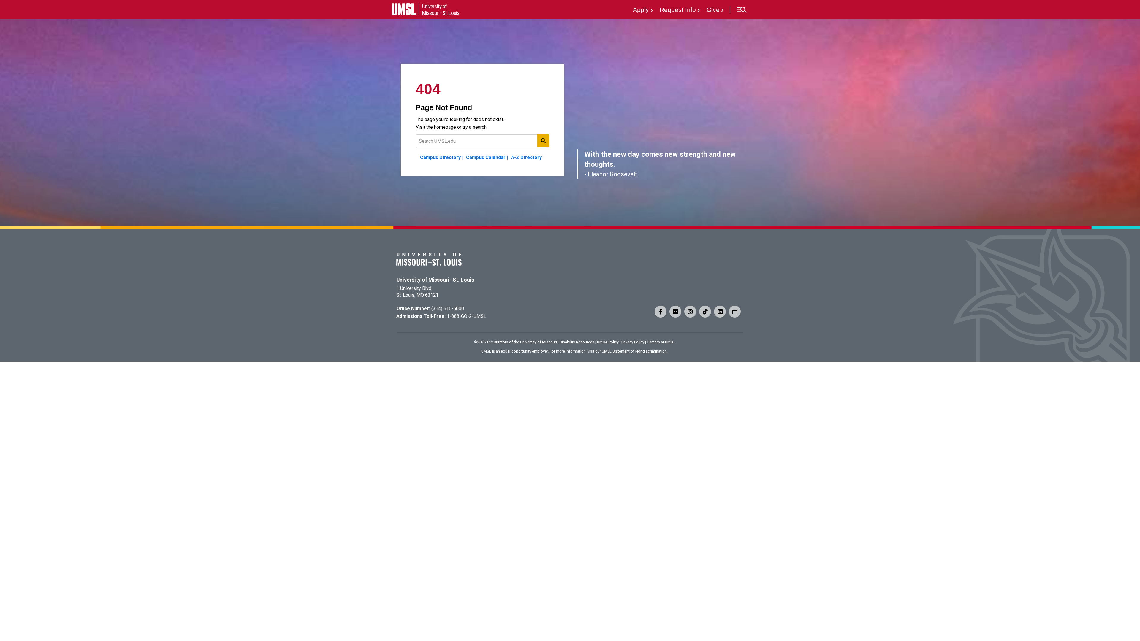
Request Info (678, 9)
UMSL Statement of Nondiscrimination (634, 351)
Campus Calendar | (487, 157)
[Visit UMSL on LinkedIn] (720, 312)
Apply (641, 9)
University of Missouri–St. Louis (435, 280)
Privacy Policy (632, 342)
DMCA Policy (608, 342)
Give (713, 9)
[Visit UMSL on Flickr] (675, 312)
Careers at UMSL (661, 342)
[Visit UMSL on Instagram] (690, 312)
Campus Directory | (441, 157)
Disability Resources (577, 342)
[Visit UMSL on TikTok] (705, 312)
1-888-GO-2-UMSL (466, 316)
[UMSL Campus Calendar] (735, 312)
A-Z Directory (526, 157)
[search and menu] (543, 140)
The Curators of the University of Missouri (522, 342)
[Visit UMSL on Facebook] (660, 312)
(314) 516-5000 (447, 308)
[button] (741, 10)
